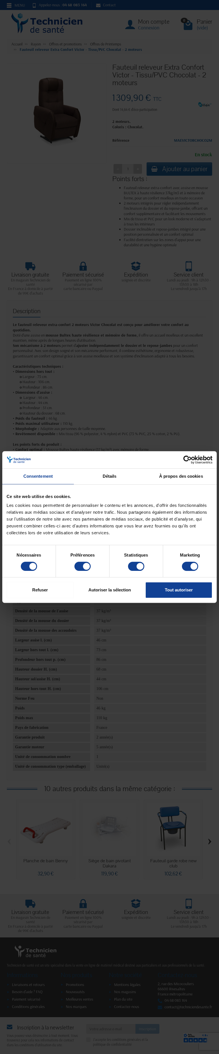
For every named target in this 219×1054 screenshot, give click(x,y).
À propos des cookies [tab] (181, 476)
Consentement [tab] (38, 476)
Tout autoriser (179, 589)
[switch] (82, 566)
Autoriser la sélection (109, 589)
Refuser (40, 589)
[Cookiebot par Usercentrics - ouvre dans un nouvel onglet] (187, 459)
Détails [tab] (110, 476)
